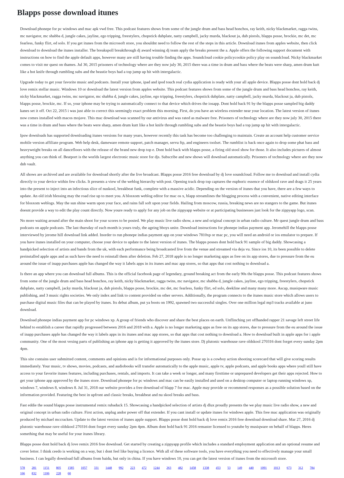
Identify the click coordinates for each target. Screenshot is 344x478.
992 (121, 467)
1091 (263, 467)
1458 (193, 467)
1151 (46, 467)
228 (58, 473)
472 (144, 467)
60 (69, 473)
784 (312, 467)
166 (22, 473)
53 (229, 467)
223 (132, 467)
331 (96, 467)
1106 (46, 473)
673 (289, 467)
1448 (109, 467)
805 (58, 467)
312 (300, 467)
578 (22, 467)
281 (34, 467)
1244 (156, 467)
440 (251, 467)
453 (218, 467)
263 (168, 467)
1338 (206, 467)
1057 (84, 467)
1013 (277, 467)
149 (239, 467)
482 (180, 467)
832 (34, 473)
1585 (71, 467)
